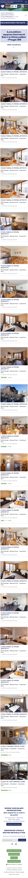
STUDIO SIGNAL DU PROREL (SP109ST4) (14, 136)
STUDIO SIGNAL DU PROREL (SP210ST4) (14, 404)
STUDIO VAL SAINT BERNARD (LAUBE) (13, 781)
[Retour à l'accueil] (2, 6)
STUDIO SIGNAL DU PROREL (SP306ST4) (10, 548)
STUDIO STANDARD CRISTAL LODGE (12, 746)
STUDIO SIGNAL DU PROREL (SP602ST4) (10, 613)
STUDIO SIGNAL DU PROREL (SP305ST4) (10, 511)
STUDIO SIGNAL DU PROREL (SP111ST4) (13, 168)
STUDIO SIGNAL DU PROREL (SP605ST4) (10, 681)
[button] (22, 6)
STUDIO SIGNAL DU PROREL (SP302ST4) (10, 437)
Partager (26, 15)
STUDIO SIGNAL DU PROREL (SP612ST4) (14, 714)
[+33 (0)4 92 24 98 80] (15, 6)
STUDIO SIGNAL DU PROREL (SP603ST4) (10, 647)
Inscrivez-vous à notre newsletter (14, 832)
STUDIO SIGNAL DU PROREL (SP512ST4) (14, 581)
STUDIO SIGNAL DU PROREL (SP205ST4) (10, 300)
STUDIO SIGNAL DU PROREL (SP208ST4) (10, 368)
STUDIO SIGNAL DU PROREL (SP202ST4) (10, 233)
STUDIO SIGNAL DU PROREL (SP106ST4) (14, 72)
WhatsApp (12, 6)
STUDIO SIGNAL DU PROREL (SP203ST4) (10, 266)
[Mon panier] (22, 6)
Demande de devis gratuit (14, 824)
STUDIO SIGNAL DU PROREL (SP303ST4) (10, 474)
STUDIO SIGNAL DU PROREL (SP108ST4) (14, 104)
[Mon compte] (19, 6)
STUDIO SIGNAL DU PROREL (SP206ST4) (10, 334)
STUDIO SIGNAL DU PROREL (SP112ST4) (14, 200)
